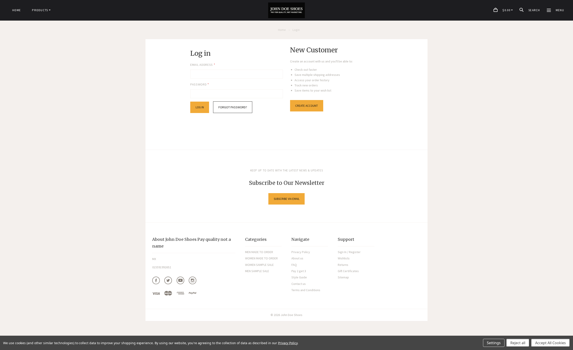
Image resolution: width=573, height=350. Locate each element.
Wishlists (344, 258)
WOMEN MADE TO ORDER (261, 258)
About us (297, 258)
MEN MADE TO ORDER (259, 252)
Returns (343, 265)
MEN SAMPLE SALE (257, 271)
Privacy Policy (300, 252)
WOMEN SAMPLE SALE (259, 265)
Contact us (298, 284)
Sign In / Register (349, 252)
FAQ (294, 265)
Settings (494, 342)
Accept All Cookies (550, 342)
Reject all (517, 342)
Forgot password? (232, 107)
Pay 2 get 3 (298, 271)
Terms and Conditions (305, 290)
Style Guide (299, 277)
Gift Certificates (348, 271)
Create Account (306, 106)
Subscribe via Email (286, 199)
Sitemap (343, 277)
